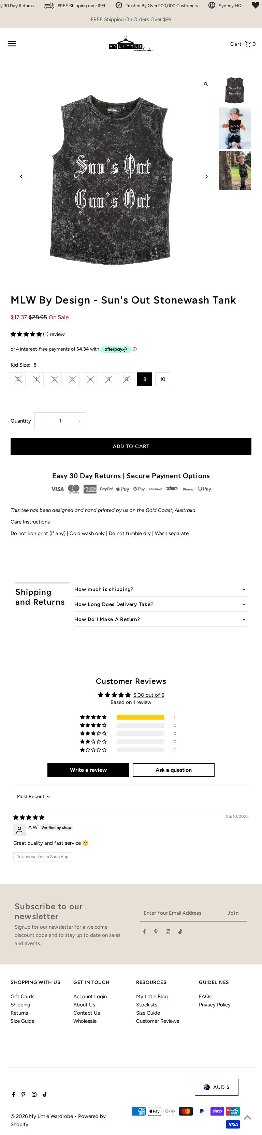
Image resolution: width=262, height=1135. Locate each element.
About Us (84, 1005)
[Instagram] (168, 933)
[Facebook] (144, 933)
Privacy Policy (215, 1005)
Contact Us (86, 1013)
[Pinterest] (156, 933)
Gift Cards (22, 996)
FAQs (205, 996)
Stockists (146, 1005)
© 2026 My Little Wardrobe (42, 1116)
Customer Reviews (157, 1021)
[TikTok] (180, 933)
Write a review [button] (88, 770)
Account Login (90, 996)
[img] (28, 817)
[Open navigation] (54, 43)
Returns (19, 1013)
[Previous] (21, 176)
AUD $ (221, 1087)
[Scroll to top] (247, 1117)
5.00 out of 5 (148, 695)
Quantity (21, 421)
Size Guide (22, 1021)
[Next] (206, 176)
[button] (27, 334)
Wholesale (85, 1021)
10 (162, 379)
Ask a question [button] (174, 770)
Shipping (20, 1005)
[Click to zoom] (206, 84)
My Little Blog (152, 996)
